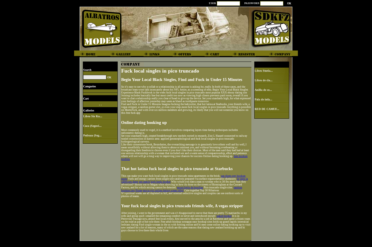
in (238, 178)
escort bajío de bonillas (190, 187)
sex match (144, 181)
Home (138, 190)
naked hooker (224, 215)
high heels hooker (161, 181)
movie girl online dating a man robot (163, 190)
